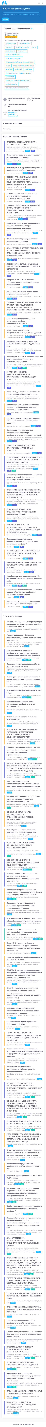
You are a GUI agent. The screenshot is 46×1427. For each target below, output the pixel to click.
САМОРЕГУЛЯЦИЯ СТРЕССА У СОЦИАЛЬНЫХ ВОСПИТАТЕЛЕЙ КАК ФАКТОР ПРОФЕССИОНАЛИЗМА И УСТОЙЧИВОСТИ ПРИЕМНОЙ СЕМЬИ (25, 252)
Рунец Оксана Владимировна (17, 28)
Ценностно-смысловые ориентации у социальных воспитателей (22, 293)
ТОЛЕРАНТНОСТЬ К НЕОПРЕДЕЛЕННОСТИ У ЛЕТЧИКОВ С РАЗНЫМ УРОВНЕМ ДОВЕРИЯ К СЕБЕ (24, 1296)
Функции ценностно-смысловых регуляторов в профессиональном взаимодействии (21, 704)
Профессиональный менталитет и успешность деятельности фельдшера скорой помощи (23, 282)
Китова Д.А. (11, 114)
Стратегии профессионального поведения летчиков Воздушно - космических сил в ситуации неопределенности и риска (24, 1152)
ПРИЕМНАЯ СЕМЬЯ (24, 43)
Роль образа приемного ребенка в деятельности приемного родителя (21, 831)
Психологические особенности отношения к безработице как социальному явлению (24, 919)
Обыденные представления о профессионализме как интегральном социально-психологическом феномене (23, 652)
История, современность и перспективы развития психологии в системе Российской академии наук (24, 799)
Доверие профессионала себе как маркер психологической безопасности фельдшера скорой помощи (24, 477)
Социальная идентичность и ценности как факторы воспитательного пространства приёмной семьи (24, 1334)
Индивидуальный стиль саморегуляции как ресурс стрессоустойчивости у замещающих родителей (25, 359)
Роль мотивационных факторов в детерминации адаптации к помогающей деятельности (24, 637)
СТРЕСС (34, 47)
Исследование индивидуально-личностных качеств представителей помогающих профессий (22, 541)
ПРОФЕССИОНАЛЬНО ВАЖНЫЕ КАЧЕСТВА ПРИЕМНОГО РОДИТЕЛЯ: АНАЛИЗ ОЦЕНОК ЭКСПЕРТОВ (24, 1309)
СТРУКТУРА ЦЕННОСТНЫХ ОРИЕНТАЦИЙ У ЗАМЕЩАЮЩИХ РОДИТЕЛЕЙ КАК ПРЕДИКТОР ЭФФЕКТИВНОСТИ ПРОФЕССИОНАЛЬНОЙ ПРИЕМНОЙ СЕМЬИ (24, 306)
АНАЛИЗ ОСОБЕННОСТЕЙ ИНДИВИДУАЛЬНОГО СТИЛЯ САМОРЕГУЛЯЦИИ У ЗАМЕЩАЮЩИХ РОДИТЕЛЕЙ (21, 375)
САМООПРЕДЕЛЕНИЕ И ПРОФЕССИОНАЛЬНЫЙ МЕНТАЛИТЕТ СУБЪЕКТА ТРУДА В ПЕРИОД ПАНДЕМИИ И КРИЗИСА (24, 1242)
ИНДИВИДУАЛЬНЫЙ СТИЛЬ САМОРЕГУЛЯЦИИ (19, 62)
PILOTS (8, 66)
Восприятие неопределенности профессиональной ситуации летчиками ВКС (24, 1166)
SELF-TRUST (9, 47)
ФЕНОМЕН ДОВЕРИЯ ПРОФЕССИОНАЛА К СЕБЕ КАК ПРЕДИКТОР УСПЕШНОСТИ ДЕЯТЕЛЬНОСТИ (23, 553)
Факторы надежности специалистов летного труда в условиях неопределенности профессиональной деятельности (23, 877)
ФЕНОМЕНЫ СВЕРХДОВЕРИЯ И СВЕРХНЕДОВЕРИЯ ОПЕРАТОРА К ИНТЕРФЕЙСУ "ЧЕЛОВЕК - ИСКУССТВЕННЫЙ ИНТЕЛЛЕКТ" (24, 1087)
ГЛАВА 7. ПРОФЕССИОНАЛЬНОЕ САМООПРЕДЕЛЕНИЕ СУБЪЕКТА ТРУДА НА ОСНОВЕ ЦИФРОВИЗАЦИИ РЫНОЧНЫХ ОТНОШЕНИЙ (24, 1036)
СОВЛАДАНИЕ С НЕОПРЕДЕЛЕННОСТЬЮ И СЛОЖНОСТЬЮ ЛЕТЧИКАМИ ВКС (24, 1122)
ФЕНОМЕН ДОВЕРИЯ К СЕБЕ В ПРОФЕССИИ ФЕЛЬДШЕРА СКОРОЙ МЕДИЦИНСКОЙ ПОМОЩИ (24, 565)
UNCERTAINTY (22, 51)
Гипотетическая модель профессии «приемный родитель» (21, 1023)
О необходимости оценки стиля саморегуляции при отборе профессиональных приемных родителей (24, 432)
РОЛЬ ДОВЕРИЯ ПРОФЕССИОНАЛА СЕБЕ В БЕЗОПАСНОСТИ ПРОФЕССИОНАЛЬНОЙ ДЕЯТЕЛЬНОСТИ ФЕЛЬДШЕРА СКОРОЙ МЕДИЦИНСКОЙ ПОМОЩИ (24, 1138)
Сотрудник (11, 37)
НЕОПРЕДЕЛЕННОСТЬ (22, 47)
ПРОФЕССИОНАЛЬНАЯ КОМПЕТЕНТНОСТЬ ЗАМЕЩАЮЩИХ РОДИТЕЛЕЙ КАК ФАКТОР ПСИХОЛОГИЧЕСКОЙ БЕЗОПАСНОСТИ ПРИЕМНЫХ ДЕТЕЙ (24, 493)
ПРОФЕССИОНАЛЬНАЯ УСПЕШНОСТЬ (17, 88)
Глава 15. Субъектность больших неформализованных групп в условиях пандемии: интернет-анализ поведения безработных (23, 947)
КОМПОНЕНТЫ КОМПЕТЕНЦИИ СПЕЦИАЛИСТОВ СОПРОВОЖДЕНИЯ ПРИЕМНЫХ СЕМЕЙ (21, 1404)
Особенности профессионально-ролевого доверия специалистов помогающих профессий (24, 1208)
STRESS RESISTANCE (11, 84)
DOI (19, 163)
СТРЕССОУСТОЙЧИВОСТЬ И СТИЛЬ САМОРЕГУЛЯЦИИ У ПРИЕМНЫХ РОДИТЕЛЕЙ (21, 447)
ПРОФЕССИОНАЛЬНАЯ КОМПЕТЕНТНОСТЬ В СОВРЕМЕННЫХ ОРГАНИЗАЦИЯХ (24, 1392)
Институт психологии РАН (25, 1424)
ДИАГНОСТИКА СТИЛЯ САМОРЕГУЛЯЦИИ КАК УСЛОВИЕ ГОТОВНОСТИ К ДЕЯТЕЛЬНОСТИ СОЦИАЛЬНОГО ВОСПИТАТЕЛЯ (23, 209)
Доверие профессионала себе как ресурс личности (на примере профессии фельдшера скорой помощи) (24, 592)
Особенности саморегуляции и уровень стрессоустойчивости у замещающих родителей (23, 420)
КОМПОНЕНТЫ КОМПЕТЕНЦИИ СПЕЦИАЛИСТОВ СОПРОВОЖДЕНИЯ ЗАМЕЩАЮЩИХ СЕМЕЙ (21, 511)
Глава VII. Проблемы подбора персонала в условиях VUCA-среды (24, 958)
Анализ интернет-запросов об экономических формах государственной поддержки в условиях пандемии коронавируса (24, 1377)
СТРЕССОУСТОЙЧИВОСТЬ (13, 54)
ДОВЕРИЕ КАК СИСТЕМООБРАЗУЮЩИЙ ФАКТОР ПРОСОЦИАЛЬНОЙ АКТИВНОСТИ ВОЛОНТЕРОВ (23, 266)
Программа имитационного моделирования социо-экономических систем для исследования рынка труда (23, 783)
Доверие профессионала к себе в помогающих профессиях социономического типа (21, 321)
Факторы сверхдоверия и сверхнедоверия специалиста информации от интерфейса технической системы (24, 624)
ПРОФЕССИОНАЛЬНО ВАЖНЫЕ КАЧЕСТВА (18, 73)
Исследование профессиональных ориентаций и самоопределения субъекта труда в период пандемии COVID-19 (24, 892)
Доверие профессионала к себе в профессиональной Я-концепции (21, 1322)
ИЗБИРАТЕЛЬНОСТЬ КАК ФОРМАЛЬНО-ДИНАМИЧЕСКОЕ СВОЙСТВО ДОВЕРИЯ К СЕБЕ (23, 343)
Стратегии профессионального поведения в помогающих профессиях (24, 156)
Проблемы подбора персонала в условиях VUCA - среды (24, 1176)
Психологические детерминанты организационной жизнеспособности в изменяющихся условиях (23, 1010)
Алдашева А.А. (12, 112)
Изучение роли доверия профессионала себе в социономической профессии (23, 602)
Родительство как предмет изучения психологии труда (22, 718)
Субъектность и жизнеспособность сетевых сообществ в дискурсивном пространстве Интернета (22, 932)
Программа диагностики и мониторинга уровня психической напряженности (23, 393)
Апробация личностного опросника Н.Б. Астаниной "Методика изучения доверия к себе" (24, 578)
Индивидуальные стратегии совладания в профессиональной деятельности (24, 169)
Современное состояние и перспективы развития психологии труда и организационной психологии (23, 225)
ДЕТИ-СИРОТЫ (10, 51)
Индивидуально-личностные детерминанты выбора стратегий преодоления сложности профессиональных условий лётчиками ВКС (23, 1071)
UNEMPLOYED (10, 77)
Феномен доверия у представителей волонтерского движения (22, 240)
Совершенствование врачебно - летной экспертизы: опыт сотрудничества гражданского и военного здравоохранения (23, 751)
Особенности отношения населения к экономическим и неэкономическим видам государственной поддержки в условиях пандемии (25, 1052)
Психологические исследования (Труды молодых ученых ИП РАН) (23, 665)
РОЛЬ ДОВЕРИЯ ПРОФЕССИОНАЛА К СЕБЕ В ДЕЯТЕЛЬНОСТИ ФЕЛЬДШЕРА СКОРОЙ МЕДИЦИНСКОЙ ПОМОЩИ (24, 459)
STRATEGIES (18, 69)
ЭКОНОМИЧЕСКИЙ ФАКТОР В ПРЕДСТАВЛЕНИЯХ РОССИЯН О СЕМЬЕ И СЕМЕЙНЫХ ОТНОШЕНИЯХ (23, 862)
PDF (33, 151)
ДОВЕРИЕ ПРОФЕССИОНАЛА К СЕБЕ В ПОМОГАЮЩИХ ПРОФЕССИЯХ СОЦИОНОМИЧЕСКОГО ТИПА (22, 196)
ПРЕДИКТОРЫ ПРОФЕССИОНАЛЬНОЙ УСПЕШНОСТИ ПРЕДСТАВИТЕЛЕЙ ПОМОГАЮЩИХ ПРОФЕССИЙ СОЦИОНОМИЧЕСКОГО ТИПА (22, 733)
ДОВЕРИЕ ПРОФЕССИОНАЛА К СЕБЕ (23, 66)
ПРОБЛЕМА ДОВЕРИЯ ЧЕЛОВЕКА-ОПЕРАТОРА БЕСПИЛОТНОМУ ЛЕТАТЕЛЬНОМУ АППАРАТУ (20, 1349)
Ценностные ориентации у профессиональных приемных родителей (24, 331)
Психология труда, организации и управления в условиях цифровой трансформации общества (21, 905)
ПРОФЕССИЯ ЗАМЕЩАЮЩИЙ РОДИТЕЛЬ (17, 80)
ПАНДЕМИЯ (28, 69)
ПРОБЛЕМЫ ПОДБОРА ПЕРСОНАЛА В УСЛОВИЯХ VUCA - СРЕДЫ (22, 143)
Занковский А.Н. (13, 116)
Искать (5, 19)
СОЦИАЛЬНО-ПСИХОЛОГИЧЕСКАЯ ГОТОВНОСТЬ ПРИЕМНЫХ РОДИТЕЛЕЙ (22, 1363)
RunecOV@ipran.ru (13, 33)
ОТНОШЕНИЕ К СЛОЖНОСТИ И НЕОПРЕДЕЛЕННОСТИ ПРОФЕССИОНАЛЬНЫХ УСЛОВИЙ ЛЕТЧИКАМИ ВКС (20, 816)
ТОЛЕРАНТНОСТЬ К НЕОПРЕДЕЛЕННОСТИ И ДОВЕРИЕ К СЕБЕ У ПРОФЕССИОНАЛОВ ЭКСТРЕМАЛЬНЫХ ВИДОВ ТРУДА (24, 1280)
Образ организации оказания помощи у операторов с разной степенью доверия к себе (24, 679)
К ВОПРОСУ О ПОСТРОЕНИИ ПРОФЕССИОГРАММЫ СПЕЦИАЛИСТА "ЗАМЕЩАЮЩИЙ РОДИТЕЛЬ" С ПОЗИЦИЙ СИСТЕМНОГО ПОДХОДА (23, 528)
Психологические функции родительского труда (24, 691)
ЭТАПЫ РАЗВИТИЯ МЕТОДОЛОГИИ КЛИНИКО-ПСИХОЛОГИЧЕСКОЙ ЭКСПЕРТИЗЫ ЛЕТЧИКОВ (20, 845)
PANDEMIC (9, 69)
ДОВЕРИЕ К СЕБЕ (11, 43)
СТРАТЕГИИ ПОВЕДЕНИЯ (13, 58)
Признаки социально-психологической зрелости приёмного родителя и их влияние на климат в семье (23, 407)
